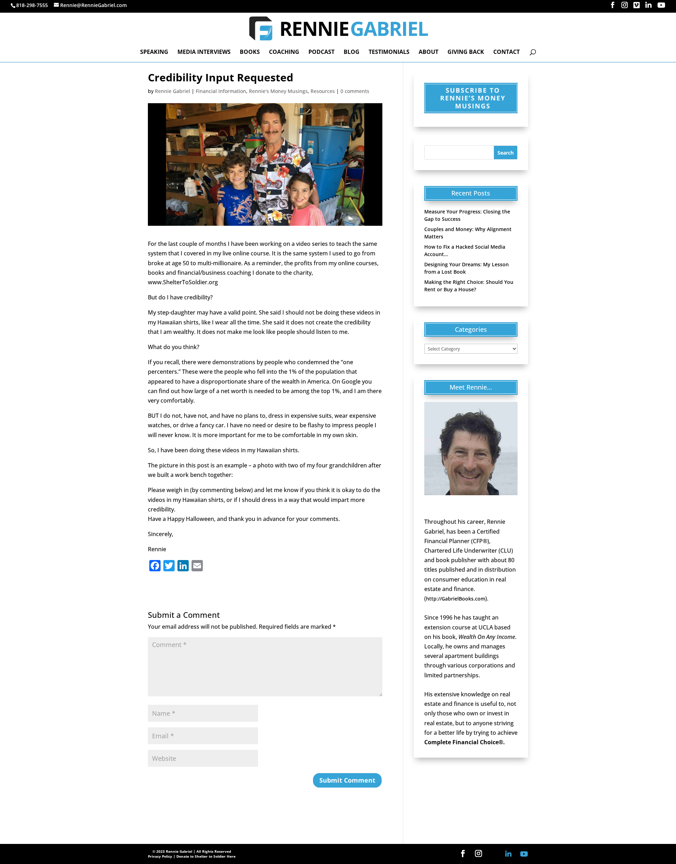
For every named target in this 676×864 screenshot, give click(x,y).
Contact (506, 52)
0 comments (354, 91)
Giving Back (465, 52)
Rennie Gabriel (172, 91)
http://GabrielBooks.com (455, 598)
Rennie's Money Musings (278, 91)
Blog (351, 52)
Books (250, 52)
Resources (323, 91)
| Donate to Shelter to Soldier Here (204, 856)
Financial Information (221, 91)
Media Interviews (204, 52)
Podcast (321, 52)
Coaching (284, 52)
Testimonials (389, 52)
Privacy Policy (160, 856)
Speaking (154, 52)
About (428, 52)
